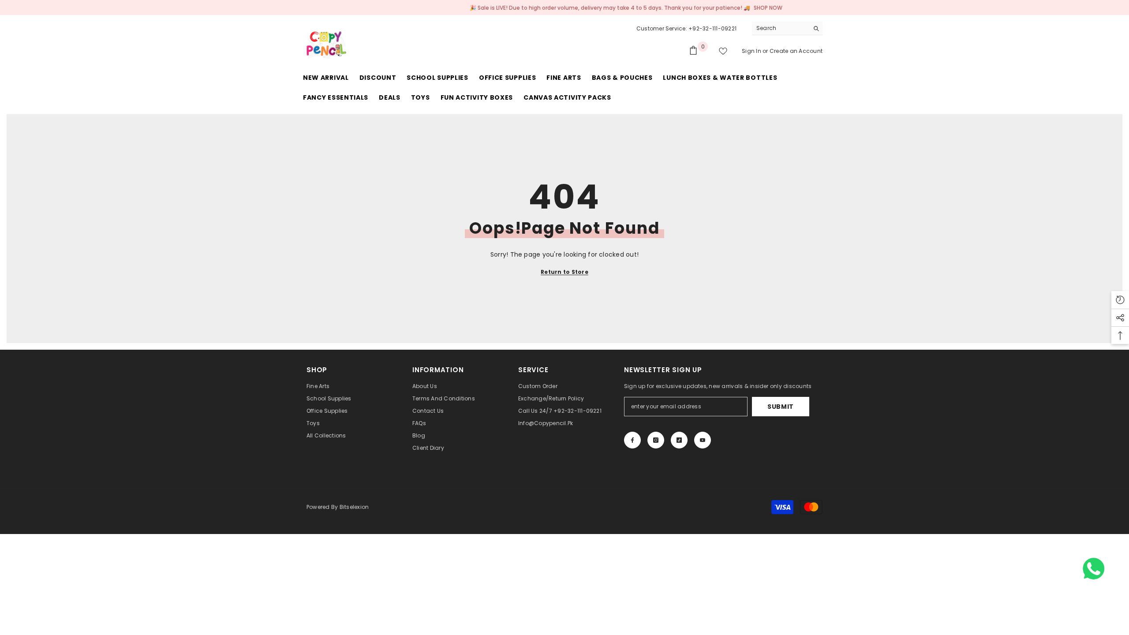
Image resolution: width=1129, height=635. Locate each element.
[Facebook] (632, 440)
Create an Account (796, 51)
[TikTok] (679, 440)
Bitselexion (354, 507)
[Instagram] (655, 440)
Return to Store (564, 272)
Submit (780, 406)
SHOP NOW (753, 7)
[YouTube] (702, 440)
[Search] (787, 28)
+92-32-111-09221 (712, 28)
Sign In (752, 51)
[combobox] (780, 28)
